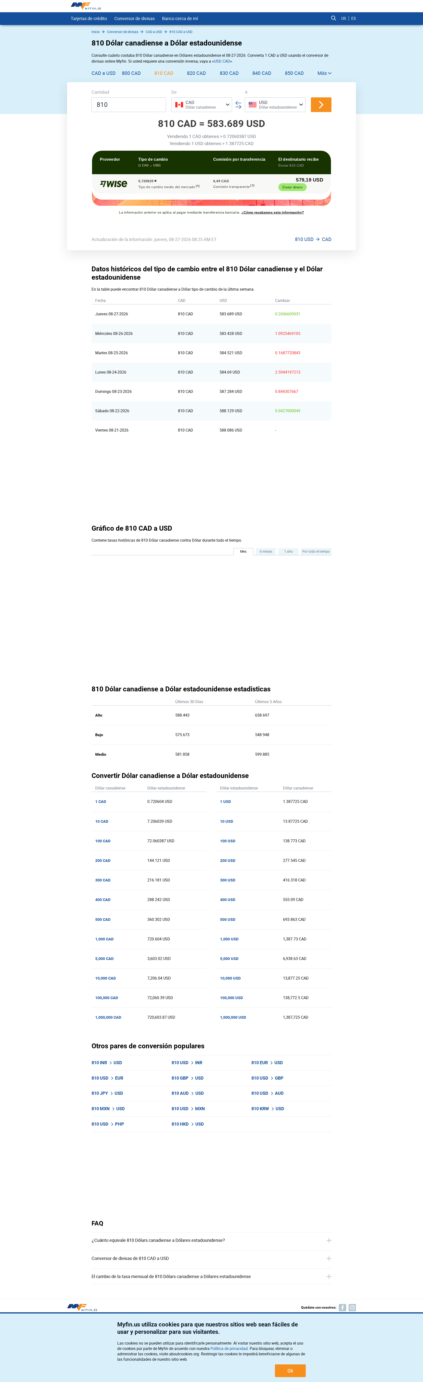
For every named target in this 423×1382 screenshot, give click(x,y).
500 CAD (102, 919)
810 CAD (163, 73)
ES (353, 18)
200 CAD (102, 860)
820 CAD (196, 73)
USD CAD (222, 61)
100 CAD (102, 841)
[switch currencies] (321, 104)
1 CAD (100, 801)
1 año (288, 551)
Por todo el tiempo (316, 551)
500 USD (227, 919)
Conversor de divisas (134, 18)
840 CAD (261, 73)
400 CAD (102, 899)
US (343, 18)
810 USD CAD (313, 239)
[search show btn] (333, 18)
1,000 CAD (104, 939)
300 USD (227, 880)
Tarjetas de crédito (89, 18)
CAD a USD (104, 73)
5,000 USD (229, 958)
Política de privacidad (229, 1348)
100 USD (227, 841)
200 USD (227, 860)
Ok (290, 1370)
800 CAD (131, 73)
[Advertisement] (211, 481)
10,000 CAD (105, 978)
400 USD (227, 899)
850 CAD (294, 73)
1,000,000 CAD (108, 1017)
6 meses (266, 551)
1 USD (225, 801)
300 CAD (102, 880)
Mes (243, 551)
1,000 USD (229, 939)
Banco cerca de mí (180, 18)
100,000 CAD (106, 997)
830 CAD (229, 73)
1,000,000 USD (233, 1017)
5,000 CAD (104, 958)
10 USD (226, 821)
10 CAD (101, 821)
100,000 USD (231, 997)
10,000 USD (230, 978)
